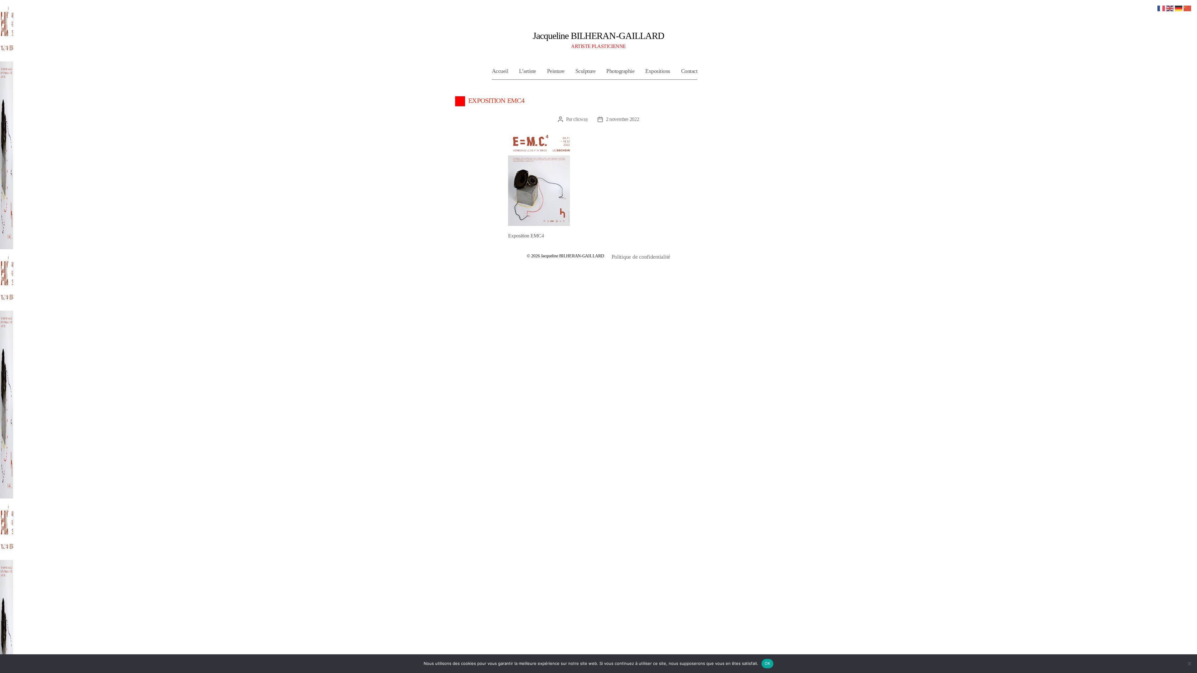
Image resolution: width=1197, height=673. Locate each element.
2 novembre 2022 (622, 119)
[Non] (1189, 664)
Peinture (556, 71)
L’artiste (527, 71)
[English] (1170, 8)
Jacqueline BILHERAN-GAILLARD (598, 36)
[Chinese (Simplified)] (1188, 8)
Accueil (500, 71)
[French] (1161, 8)
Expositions (657, 71)
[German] (1179, 8)
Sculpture (585, 71)
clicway (580, 119)
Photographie (620, 71)
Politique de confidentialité (641, 257)
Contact (689, 71)
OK (768, 663)
